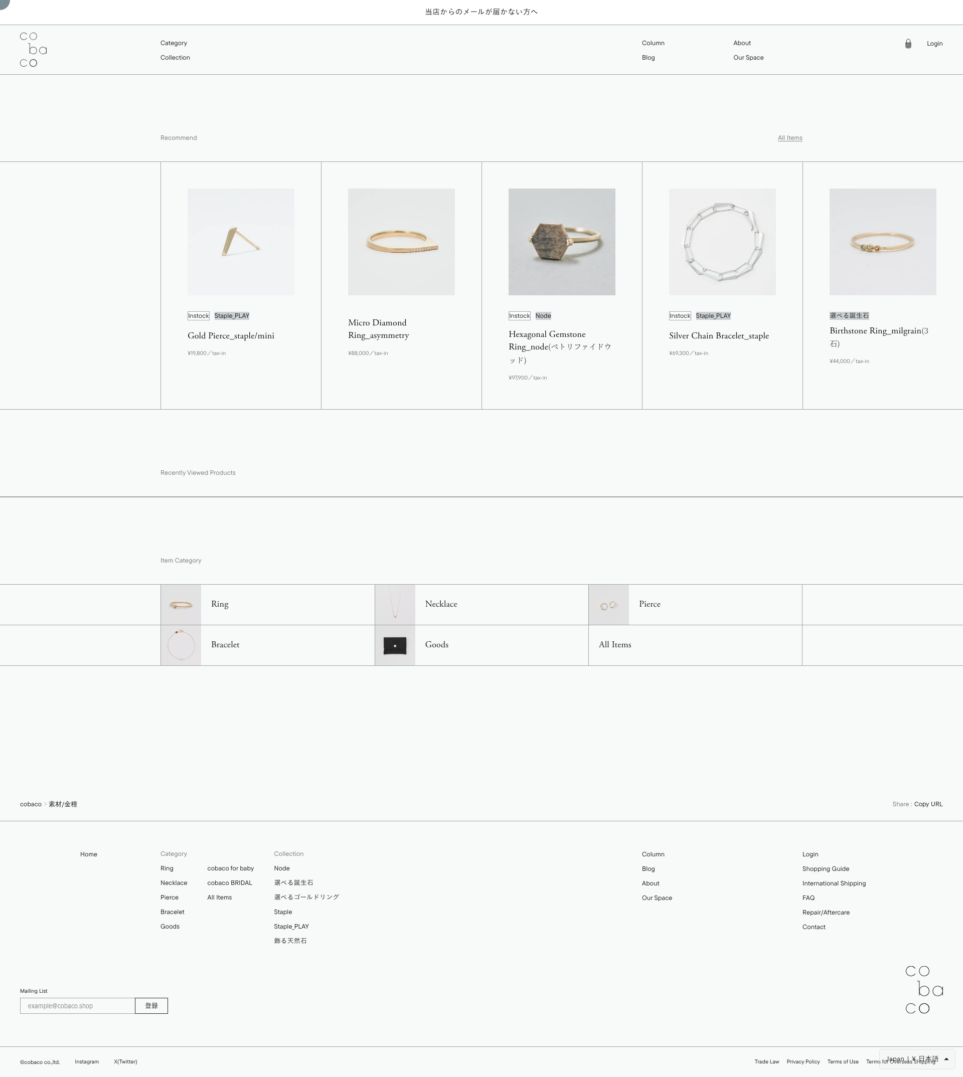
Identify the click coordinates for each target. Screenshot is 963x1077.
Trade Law (767, 1061)
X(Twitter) (125, 1061)
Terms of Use (843, 1061)
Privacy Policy (803, 1061)
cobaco (31, 804)
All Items (790, 138)
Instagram (87, 1061)
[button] (175, 43)
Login (935, 44)
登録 (151, 1005)
